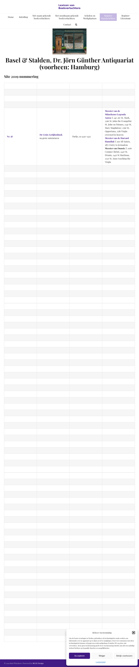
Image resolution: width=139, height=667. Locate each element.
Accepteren (79, 656)
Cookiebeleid (100, 662)
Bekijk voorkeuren (124, 656)
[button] (133, 632)
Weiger (102, 656)
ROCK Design (38, 663)
